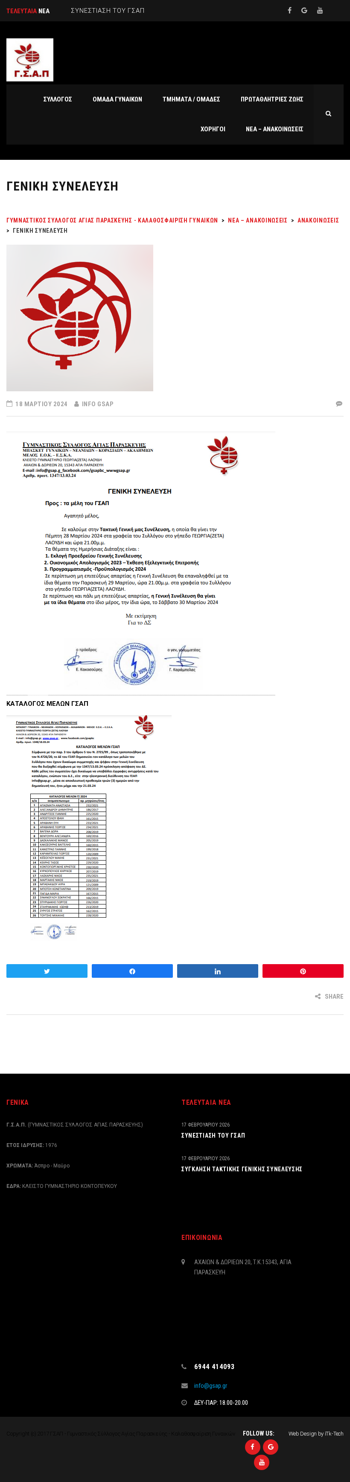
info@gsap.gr (210, 1386)
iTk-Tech (334, 1433)
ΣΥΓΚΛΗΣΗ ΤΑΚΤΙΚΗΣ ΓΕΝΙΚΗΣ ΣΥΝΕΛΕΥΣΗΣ (242, 1169)
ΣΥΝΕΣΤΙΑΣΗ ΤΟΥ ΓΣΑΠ (213, 1135)
